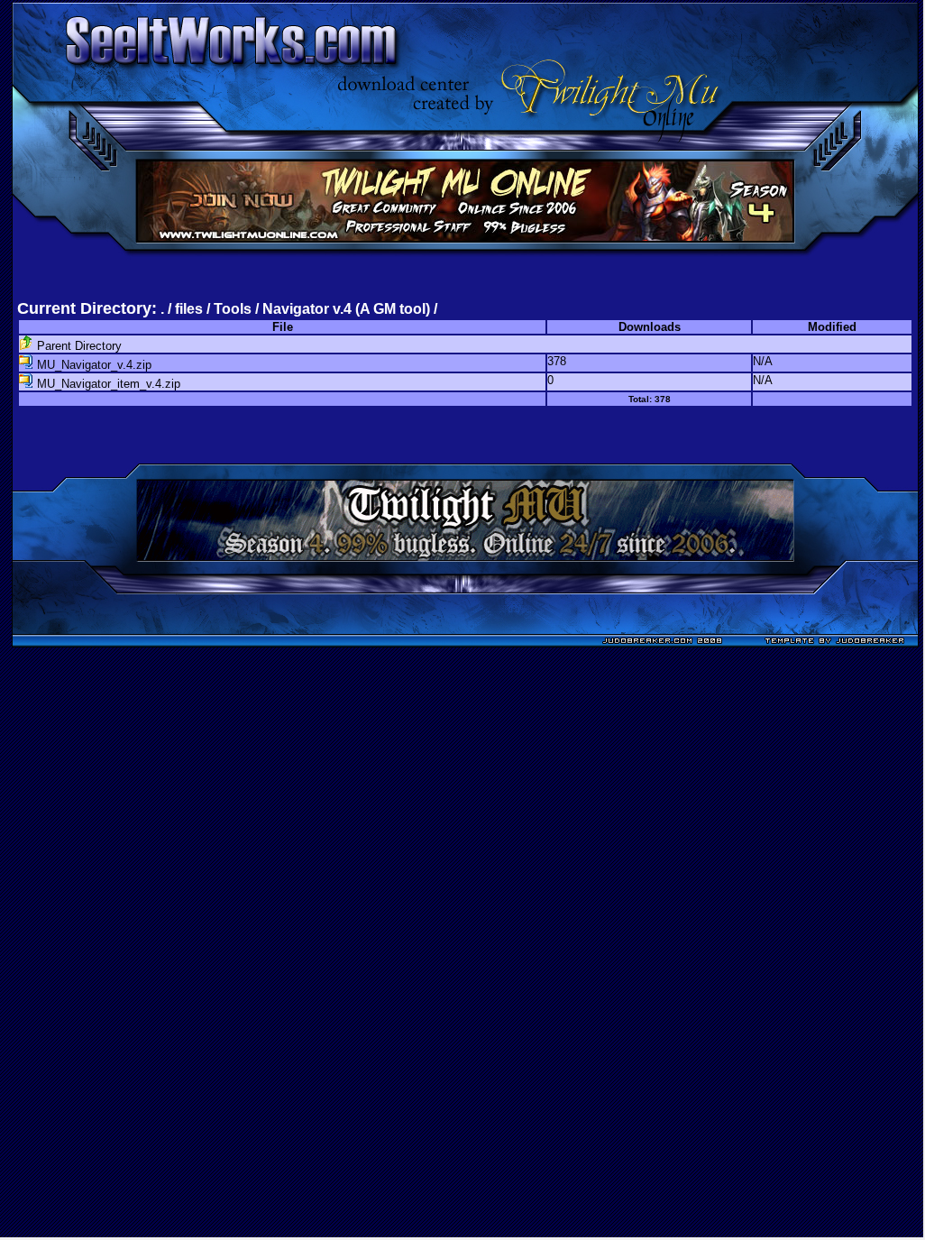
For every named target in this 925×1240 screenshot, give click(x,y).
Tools (233, 309)
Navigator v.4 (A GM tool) (346, 309)
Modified (832, 327)
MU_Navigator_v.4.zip (92, 365)
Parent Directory (77, 346)
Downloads (649, 327)
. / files (183, 309)
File (282, 327)
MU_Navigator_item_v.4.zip (106, 383)
